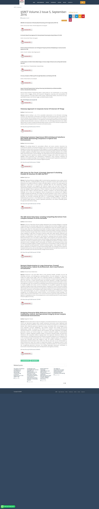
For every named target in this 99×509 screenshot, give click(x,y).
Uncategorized (19, 7)
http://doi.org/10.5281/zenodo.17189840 (31, 162)
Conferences (53, 2)
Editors (47, 2)
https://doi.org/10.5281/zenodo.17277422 (32, 203)
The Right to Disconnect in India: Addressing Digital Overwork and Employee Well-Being (59, 371)
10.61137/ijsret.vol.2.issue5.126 (30, 99)
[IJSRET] (22, 2)
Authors (59, 2)
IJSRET (34, 2)
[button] (8, 506)
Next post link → (35, 360)
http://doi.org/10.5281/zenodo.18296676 (31, 349)
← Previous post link (25, 360)
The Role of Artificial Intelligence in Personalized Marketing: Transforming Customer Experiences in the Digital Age (19, 372)
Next (66, 365)
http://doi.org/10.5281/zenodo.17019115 (31, 126)
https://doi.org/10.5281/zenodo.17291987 (32, 299)
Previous (64, 365)
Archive (64, 2)
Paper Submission (40, 2)
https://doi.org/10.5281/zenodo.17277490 (32, 252)
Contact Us (70, 2)
